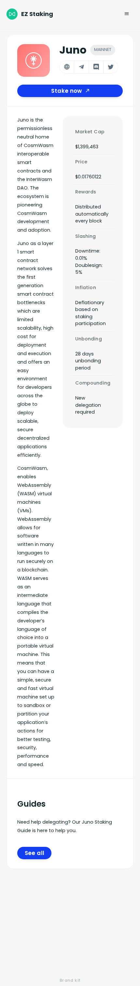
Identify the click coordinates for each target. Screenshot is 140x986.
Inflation (85, 287)
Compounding (93, 383)
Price (81, 161)
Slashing (85, 236)
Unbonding (88, 339)
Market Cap (90, 131)
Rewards (85, 192)
